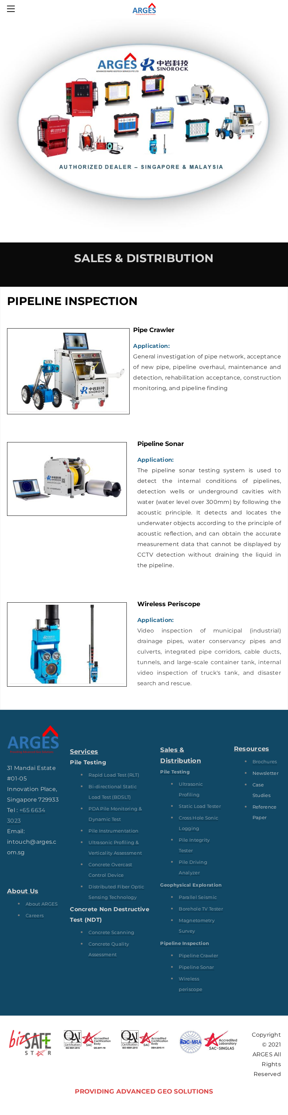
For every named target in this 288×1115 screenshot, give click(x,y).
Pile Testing (175, 771)
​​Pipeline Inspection (184, 943)
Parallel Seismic (198, 897)
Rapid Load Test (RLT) (114, 775)
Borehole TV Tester (201, 909)
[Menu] (12, 9)
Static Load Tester (200, 806)
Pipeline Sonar (196, 967)
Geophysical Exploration (191, 885)
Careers (35, 915)
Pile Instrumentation (113, 831)
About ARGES (42, 904)
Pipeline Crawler (198, 955)
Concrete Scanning (111, 932)
